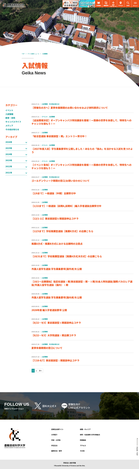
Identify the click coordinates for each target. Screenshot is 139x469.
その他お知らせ (12, 129)
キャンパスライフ (13, 121)
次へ (40, 371)
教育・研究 (10, 118)
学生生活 (54, 445)
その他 (82, 451)
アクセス (83, 445)
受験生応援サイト (57, 429)
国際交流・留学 (56, 451)
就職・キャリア (85, 429)
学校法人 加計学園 (69, 463)
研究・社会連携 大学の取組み (90, 435)
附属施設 (83, 440)
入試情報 (9, 114)
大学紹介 (54, 435)
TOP (23, 54)
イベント (9, 110)
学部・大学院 (55, 440)
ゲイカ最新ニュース (33, 54)
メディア (9, 125)
